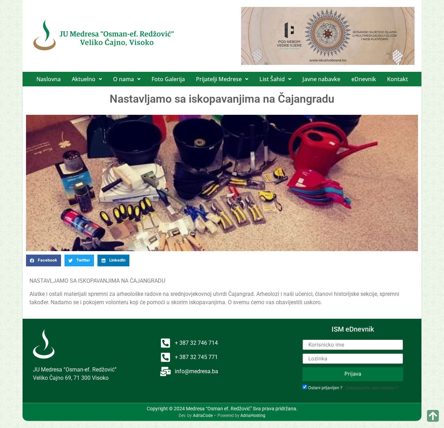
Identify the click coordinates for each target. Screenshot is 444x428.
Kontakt (397, 79)
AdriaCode (203, 415)
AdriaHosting (252, 415)
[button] (86, 79)
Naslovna (48, 79)
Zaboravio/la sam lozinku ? (372, 387)
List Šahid (272, 79)
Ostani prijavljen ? (325, 388)
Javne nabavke (321, 79)
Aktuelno (83, 79)
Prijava (352, 373)
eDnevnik (363, 79)
